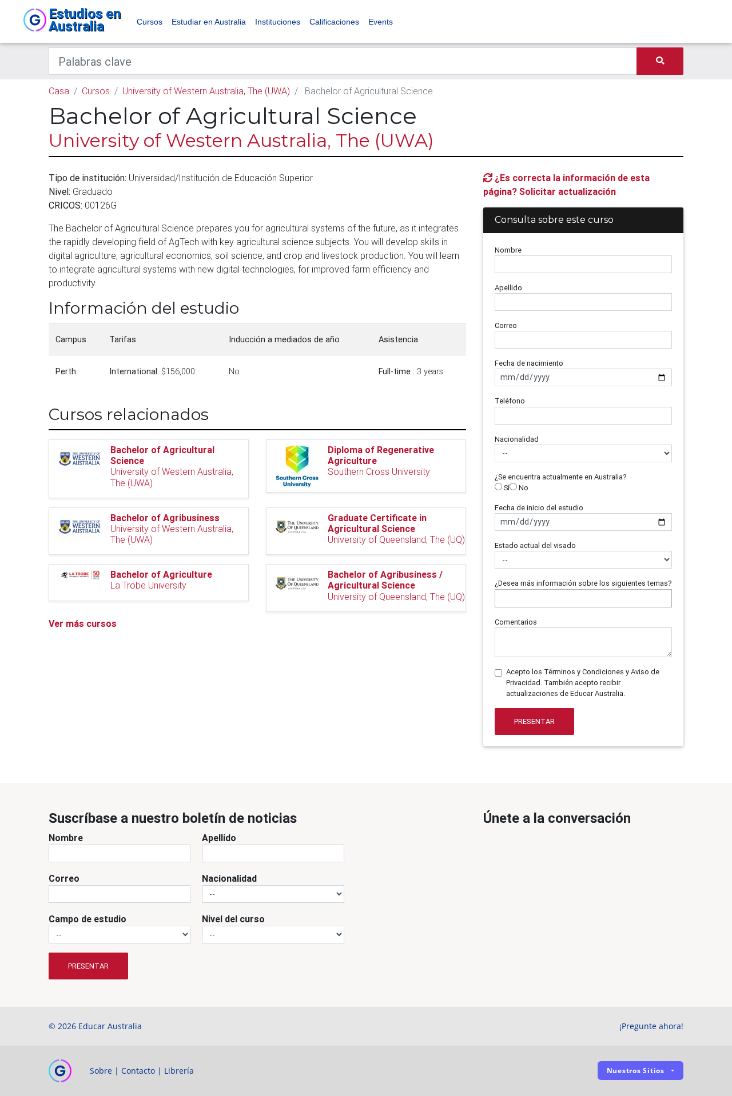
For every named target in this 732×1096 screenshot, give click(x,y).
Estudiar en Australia (209, 21)
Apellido (508, 288)
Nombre (508, 250)
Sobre (101, 1070)
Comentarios (516, 622)
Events (380, 21)
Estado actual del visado (535, 545)
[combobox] (583, 598)
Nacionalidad (517, 439)
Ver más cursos (83, 623)
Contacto (138, 1070)
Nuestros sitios (636, 1070)
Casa (59, 91)
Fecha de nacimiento (529, 363)
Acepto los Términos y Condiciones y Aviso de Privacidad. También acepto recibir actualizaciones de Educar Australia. (582, 682)
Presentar (534, 721)
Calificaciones (334, 21)
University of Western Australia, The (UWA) (206, 91)
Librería (179, 1070)
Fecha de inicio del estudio (539, 508)
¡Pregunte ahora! (651, 1026)
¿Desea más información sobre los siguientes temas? (583, 583)
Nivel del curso (233, 919)
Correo (506, 325)
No (522, 488)
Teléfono (510, 401)
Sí (506, 488)
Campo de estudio (87, 919)
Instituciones (277, 21)
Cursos (149, 21)
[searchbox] (501, 598)
